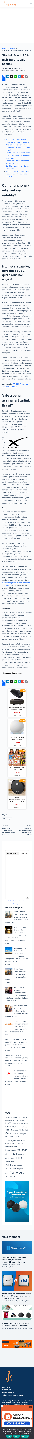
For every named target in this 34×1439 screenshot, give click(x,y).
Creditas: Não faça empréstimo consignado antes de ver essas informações (18, 155)
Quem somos (6, 1387)
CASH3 (25, 1123)
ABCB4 (7, 1117)
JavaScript (13, 1143)
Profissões (10, 1168)
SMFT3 (7, 1173)
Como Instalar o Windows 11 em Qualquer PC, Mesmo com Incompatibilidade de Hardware (14, 1260)
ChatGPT (18, 1127)
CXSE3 (16, 1133)
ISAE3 (24, 1140)
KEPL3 (22, 1143)
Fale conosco (6, 1390)
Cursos (9, 1133)
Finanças (10, 1140)
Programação (21, 1169)
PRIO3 (19, 1165)
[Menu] (31, 3)
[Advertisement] (17, 26)
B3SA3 (25, 1117)
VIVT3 (7, 1176)
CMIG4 (7, 1130)
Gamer (18, 1140)
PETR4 (8, 1161)
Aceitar (9, 1436)
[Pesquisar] (27, 3)
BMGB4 (22, 1120)
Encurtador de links (8, 1392)
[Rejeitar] (32, 1433)
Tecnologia (21, 70)
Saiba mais (25, 1436)
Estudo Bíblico (18, 1137)
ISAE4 (7, 1143)
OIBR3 (12, 1158)
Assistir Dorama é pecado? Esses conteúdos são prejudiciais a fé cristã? (18, 147)
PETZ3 (14, 1162)
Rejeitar (16, 1436)
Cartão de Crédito (17, 1123)
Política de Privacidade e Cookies (12, 1395)
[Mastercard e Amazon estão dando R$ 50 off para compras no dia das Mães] (17, 1312)
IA (21, 1140)
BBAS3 (7, 1120)
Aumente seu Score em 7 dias (17, 171)
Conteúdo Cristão (17, 1130)
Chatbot (10, 1126)
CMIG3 (24, 1127)
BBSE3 (12, 1120)
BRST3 (8, 1123)
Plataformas (11, 1165)
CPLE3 (26, 1130)
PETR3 (18, 1158)
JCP (19, 1143)
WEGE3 (12, 1176)
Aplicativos (14, 1117)
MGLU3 (22, 1154)
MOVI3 (7, 1158)
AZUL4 (21, 1117)
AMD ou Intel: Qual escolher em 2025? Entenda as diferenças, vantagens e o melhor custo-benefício (16, 1296)
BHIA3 (17, 1120)
